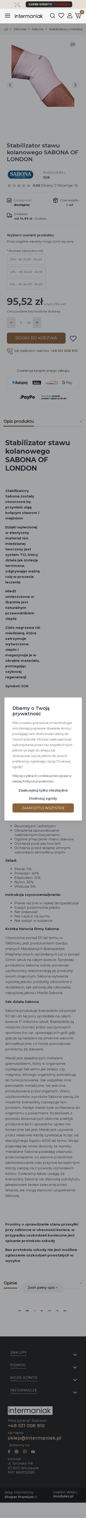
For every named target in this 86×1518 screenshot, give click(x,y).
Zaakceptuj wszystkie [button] (43, 808)
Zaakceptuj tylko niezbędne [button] (43, 790)
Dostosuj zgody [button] (43, 798)
